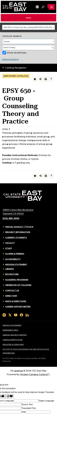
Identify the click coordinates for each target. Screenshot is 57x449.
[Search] (53, 47)
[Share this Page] (40, 79)
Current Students (16, 237)
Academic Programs (16, 279)
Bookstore (12, 274)
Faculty (10, 243)
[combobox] (28, 27)
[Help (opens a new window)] (51, 79)
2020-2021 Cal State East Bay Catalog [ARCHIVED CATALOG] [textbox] (27, 27)
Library (9, 269)
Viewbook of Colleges (18, 285)
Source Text (27, 404)
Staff (8, 248)
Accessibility (13, 259)
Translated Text (28, 408)
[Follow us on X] (10, 315)
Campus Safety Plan (12, 340)
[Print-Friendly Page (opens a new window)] (45, 79)
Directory (11, 296)
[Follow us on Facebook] (21, 315)
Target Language (46, 401)
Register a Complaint (13, 344)
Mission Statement (16, 264)
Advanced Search (10, 59)
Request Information (17, 232)
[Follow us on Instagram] (4, 315)
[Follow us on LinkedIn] (27, 315)
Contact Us (12, 290)
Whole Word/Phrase (16, 53)
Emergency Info (10, 330)
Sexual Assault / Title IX (19, 227)
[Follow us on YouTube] (15, 315)
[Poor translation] (9, 396)
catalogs (18, 370)
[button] (37, 7)
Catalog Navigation (15, 67)
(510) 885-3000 (11, 218)
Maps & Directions (15, 301)
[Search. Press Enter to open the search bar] (43, 7)
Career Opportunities (18, 306)
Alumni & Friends (14, 253)
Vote (23, 412)
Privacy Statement (12, 325)
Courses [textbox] (7, 42)
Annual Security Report (15, 335)
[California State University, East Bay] (23, 195)
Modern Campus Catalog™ (35, 374)
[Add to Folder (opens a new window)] (34, 79)
